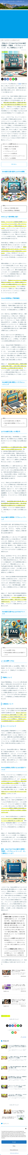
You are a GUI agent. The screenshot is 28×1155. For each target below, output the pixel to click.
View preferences (14, 1150)
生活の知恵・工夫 (6, 1015)
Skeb (19, 83)
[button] (26, 1128)
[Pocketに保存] (10, 79)
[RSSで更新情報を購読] (15, 1032)
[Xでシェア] (2, 79)
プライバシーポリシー (14, 1153)
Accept (14, 1142)
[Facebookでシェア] (5, 79)
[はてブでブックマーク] (8, 79)
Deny (14, 1146)
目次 (12, 164)
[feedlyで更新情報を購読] (12, 1032)
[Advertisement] (14, 24)
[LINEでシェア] (13, 79)
